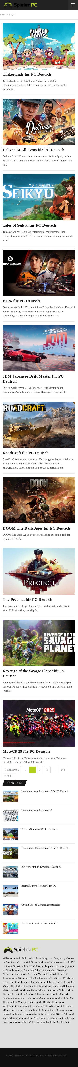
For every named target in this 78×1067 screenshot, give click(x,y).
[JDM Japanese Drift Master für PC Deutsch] (39, 348)
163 (63, 769)
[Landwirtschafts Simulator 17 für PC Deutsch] (10, 853)
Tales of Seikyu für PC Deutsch (29, 225)
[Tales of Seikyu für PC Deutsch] (39, 197)
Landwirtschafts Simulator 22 (36, 810)
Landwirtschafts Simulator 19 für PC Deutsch (44, 791)
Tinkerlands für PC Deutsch (27, 74)
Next (8, 776)
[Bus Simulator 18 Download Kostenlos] (10, 872)
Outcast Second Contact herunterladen (40, 904)
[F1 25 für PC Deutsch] (39, 273)
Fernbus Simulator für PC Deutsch (39, 829)
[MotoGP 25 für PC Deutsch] (39, 723)
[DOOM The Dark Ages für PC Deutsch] (39, 500)
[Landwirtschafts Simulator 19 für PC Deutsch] (10, 796)
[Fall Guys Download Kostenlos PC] (10, 928)
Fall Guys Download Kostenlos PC (39, 923)
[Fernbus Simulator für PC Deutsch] (10, 834)
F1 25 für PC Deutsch (21, 300)
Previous (12, 769)
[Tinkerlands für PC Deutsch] (39, 46)
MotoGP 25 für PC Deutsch (26, 751)
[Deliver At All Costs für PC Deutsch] (39, 122)
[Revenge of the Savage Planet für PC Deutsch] (39, 643)
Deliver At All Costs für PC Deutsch (33, 150)
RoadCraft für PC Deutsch (26, 452)
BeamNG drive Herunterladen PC (38, 885)
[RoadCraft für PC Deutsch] (39, 425)
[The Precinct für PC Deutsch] (39, 571)
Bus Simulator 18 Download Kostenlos (41, 867)
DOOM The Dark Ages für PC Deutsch (36, 528)
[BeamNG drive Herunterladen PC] (10, 891)
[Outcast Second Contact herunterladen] (10, 910)
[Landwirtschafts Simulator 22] (10, 815)
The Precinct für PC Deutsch (27, 599)
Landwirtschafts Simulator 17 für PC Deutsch (44, 848)
